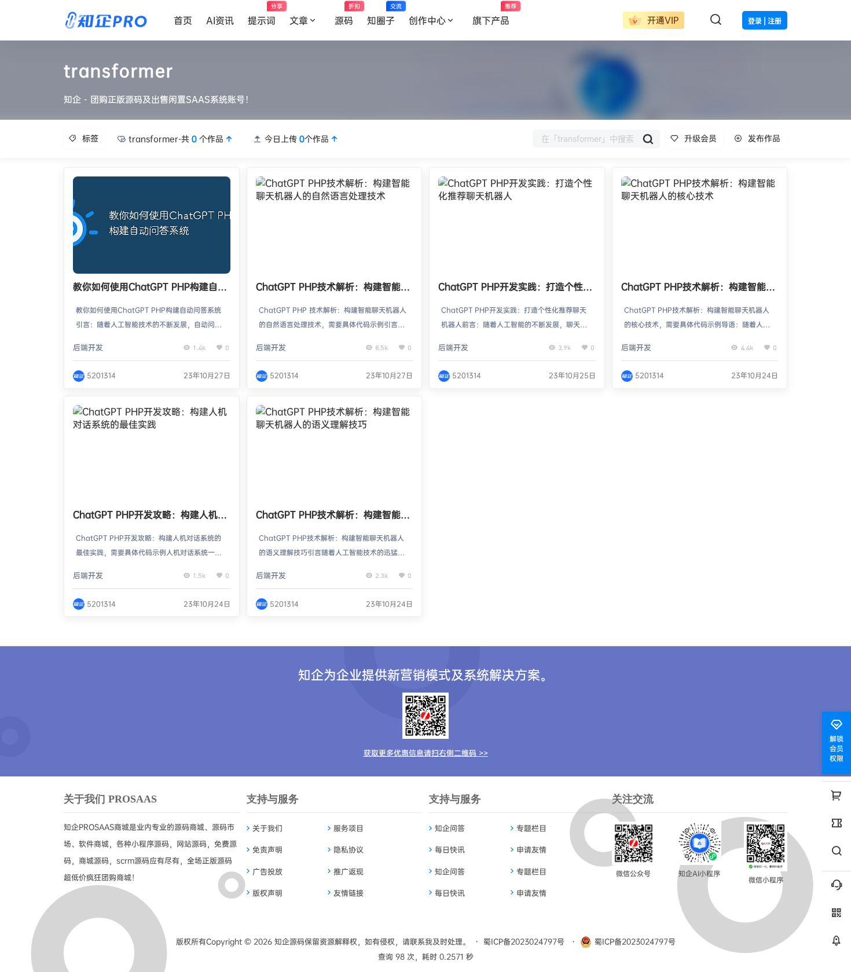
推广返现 (348, 871)
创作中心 (427, 20)
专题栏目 (531, 828)
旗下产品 (494, 14)
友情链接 (348, 893)
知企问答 (450, 828)
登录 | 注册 (765, 21)
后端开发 (88, 347)
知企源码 (288, 941)
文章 (298, 20)
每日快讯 (450, 849)
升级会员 (700, 137)
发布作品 (764, 137)
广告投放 (267, 871)
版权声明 (267, 893)
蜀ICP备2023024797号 (523, 941)
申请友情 (531, 849)
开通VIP (661, 20)
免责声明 (267, 849)
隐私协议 (348, 849)
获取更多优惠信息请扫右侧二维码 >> (426, 753)
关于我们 (267, 828)
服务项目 (348, 828)
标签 (90, 137)
